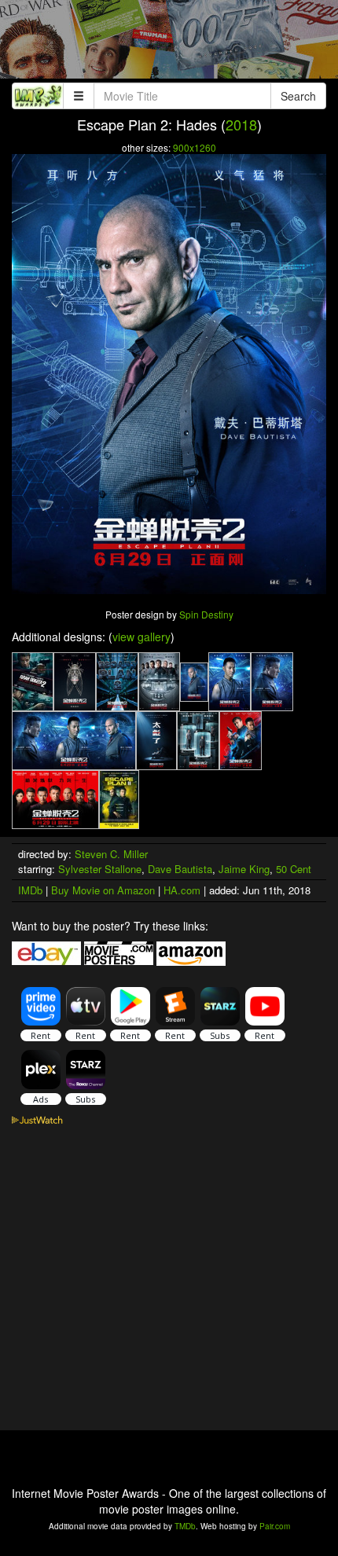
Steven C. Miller (111, 853)
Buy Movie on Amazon (103, 890)
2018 (241, 124)
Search (298, 96)
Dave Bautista (180, 868)
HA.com (181, 890)
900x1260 (194, 147)
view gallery (141, 636)
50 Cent (293, 868)
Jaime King (244, 868)
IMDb (30, 890)
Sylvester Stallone (99, 868)
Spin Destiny (206, 614)
